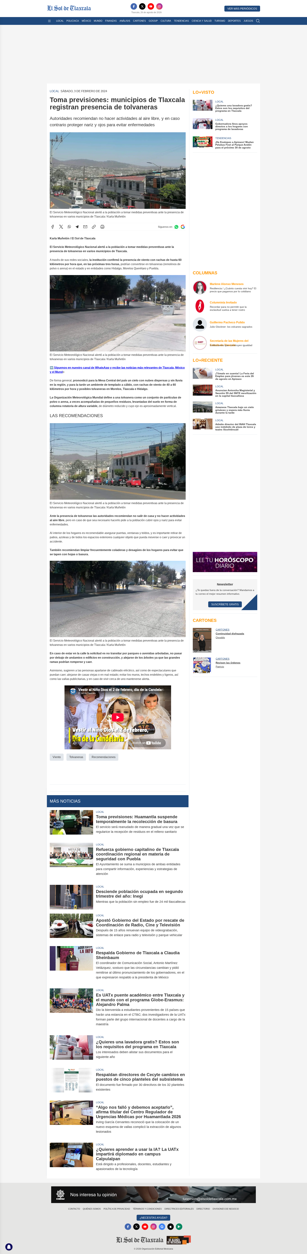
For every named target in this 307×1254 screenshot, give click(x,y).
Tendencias (181, 21)
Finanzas (111, 21)
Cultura (166, 21)
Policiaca (72, 21)
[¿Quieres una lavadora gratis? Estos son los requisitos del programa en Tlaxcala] (71, 1049)
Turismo (219, 21)
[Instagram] (159, 6)
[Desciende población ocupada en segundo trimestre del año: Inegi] (71, 897)
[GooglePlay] (179, 1226)
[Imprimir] (102, 227)
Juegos (248, 21)
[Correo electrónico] (85, 227)
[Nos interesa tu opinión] (153, 1194)
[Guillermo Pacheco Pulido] (200, 324)
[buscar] (258, 21)
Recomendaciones (103, 757)
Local (60, 21)
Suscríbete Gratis (225, 604)
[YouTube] (151, 6)
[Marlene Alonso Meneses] (200, 287)
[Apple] (170, 1226)
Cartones (139, 21)
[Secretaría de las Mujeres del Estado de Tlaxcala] (200, 343)
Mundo (98, 21)
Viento (57, 757)
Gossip (153, 21)
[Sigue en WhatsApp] (176, 227)
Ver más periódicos (242, 8)
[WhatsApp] (69, 227)
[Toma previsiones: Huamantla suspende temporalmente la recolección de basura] (71, 824)
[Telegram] (77, 227)
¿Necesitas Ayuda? (153, 1217)
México (86, 21)
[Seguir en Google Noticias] (183, 227)
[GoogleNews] (162, 1226)
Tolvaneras (76, 757)
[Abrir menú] (49, 20)
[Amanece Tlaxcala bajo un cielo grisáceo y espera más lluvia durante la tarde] (202, 407)
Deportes (234, 21)
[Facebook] (134, 6)
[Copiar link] (94, 227)
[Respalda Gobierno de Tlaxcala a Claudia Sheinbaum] (71, 965)
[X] (142, 6)
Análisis (125, 21)
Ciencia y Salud (202, 21)
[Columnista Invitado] (200, 306)
